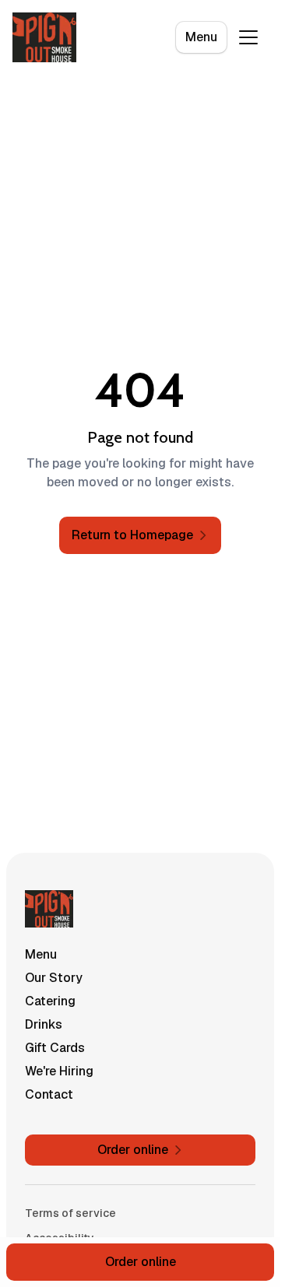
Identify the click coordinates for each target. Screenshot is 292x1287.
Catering (50, 1001)
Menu (201, 37)
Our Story (54, 978)
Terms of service (70, 1213)
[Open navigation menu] (248, 37)
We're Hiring (59, 1071)
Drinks (43, 1024)
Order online (140, 1262)
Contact (49, 1094)
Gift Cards (55, 1048)
